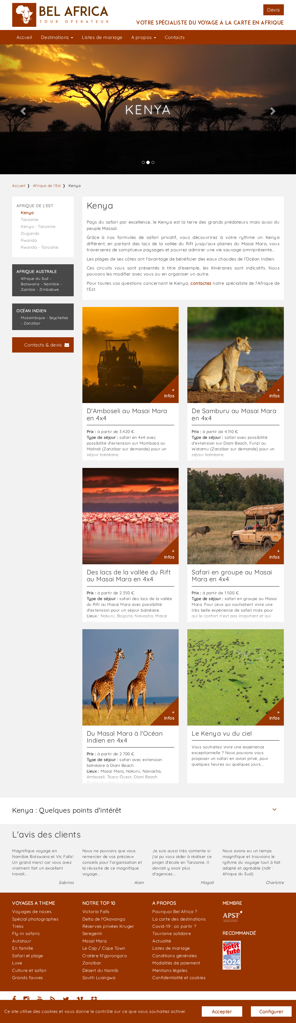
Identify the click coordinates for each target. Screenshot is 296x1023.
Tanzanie (29, 219)
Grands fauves (27, 977)
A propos (142, 37)
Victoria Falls (96, 911)
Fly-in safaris (26, 933)
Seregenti (92, 933)
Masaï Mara (94, 941)
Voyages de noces (31, 911)
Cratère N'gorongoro (104, 955)
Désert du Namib (100, 970)
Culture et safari (29, 970)
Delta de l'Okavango (103, 919)
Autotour (21, 941)
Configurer (271, 1011)
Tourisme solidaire (171, 933)
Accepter (222, 1011)
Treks (18, 926)
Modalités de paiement (176, 963)
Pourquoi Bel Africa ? (174, 911)
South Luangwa (99, 977)
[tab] (148, 810)
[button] (22, 109)
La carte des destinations (179, 919)
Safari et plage (27, 955)
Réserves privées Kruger (108, 926)
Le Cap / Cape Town (103, 948)
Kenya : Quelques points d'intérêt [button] (66, 810)
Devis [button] (273, 10)
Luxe (17, 963)
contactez (201, 283)
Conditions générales (174, 955)
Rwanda (29, 240)
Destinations (56, 37)
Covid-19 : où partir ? (174, 926)
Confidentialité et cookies (179, 977)
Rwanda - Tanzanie (40, 247)
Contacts (175, 37)
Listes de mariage (102, 37)
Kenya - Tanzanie (38, 226)
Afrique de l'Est (47, 185)
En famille (22, 948)
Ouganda (30, 233)
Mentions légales (169, 970)
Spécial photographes (35, 919)
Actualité (161, 941)
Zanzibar (91, 963)
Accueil (24, 37)
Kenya (27, 212)
